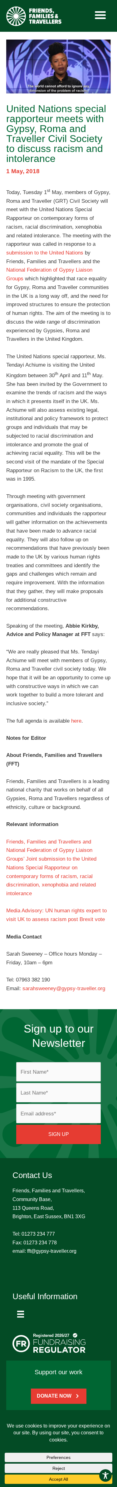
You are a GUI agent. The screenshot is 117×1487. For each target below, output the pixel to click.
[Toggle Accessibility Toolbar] (105, 1475)
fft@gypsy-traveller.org (51, 1251)
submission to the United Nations (44, 252)
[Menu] (20, 1314)
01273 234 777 (38, 1234)
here (76, 721)
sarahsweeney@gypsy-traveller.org (63, 988)
